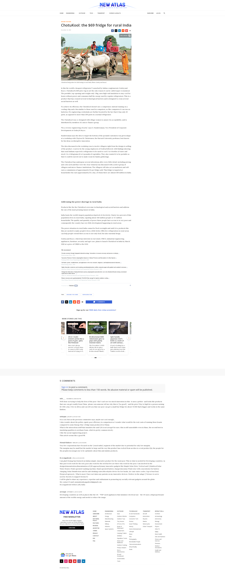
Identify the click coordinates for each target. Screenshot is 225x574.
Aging (156, 531)
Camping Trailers (122, 533)
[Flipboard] (126, 30)
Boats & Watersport (120, 527)
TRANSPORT (101, 13)
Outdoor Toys (121, 519)
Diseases (157, 543)
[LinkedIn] (119, 30)
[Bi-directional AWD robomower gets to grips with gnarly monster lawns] (96, 327)
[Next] (129, 338)
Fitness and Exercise (158, 540)
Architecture (108, 514)
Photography (132, 539)
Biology (157, 521)
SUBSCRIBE (150, 13)
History (131, 526)
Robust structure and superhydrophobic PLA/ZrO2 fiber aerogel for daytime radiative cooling (84, 278)
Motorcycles (146, 524)
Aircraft (145, 514)
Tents (118, 561)
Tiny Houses (120, 521)
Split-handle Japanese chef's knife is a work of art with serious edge (116, 341)
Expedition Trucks (122, 538)
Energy (107, 516)
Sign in (65, 387)
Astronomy (158, 519)
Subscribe (72, 528)
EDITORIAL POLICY (96, 519)
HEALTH (157, 529)
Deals (130, 549)
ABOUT (95, 516)
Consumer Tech (133, 519)
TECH (91, 13)
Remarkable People (134, 542)
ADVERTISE (96, 528)
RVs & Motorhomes (121, 551)
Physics (157, 526)
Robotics (107, 526)
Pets (130, 536)
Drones (131, 521)
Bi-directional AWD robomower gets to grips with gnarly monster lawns (95, 340)
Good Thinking (133, 524)
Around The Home (66, 21)
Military (107, 524)
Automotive (146, 516)
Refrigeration (87, 294)
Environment (158, 524)
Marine (145, 521)
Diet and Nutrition (160, 536)
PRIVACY (95, 533)
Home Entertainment (135, 529)
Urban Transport (147, 526)
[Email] (130, 30)
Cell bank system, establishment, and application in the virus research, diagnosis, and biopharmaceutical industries (90, 262)
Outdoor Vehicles (122, 516)
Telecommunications (135, 544)
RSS (94, 538)
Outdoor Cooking (122, 545)
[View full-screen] (129, 36)
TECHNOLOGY (133, 511)
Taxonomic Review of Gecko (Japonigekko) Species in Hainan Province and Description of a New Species (88, 258)
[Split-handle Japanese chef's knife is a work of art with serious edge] (117, 327)
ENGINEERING (70, 13)
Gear (118, 514)
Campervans (120, 530)
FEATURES (96, 523)
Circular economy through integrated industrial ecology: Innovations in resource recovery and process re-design (89, 253)
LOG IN (158, 13)
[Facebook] (112, 30)
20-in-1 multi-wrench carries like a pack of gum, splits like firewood (75, 340)
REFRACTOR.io (159, 511)
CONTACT (96, 536)
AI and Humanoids (134, 514)
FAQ (94, 541)
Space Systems (109, 529)
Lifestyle (131, 531)
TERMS (95, 530)
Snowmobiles (121, 558)
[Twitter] (116, 30)
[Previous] (63, 338)
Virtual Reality (133, 547)
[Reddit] (123, 30)
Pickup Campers (121, 547)
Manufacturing (109, 519)
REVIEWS (95, 525)
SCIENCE (157, 514)
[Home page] (112, 5)
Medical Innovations (158, 546)
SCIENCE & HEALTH (115, 13)
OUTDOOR (82, 13)
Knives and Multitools (120, 541)
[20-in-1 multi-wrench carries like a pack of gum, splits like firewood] (75, 327)
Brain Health (158, 534)
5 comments (101, 302)
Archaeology (158, 516)
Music (130, 534)
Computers (132, 516)
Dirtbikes (119, 536)
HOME (61, 13)
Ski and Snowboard (120, 555)
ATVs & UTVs (121, 524)
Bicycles (145, 519)
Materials (107, 521)
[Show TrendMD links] (130, 285)
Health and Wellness (158, 551)
